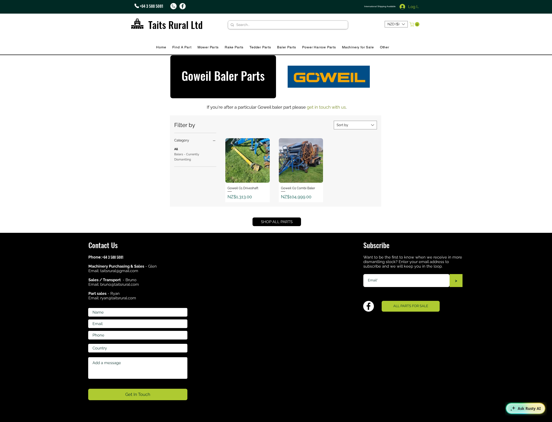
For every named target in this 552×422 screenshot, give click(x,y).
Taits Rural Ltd (175, 25)
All (176, 149)
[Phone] (137, 6)
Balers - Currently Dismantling (186, 156)
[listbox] (396, 24)
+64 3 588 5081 (151, 6)
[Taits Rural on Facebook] (182, 6)
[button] (396, 24)
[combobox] (355, 125)
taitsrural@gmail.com (119, 270)
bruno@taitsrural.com (119, 284)
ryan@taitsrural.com (118, 298)
